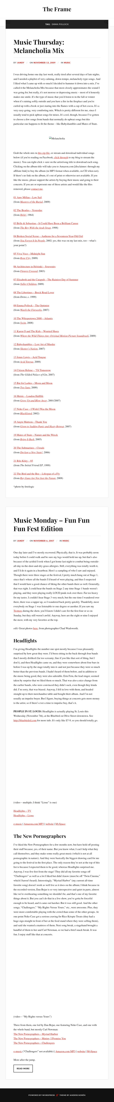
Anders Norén (78, 1095)
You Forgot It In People (32, 240)
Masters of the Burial (31, 201)
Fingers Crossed (29, 271)
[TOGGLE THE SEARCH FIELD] (106, 22)
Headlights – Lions (24, 815)
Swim (23, 322)
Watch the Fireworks (31, 310)
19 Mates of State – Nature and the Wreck (36, 435)
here (35, 628)
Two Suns (25, 387)
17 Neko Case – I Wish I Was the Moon (34, 409)
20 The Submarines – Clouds (29, 447)
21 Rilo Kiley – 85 (23, 460)
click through (61, 157)
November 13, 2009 (45, 62)
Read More (23, 1068)
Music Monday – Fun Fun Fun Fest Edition (52, 524)
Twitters (18, 610)
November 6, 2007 (44, 541)
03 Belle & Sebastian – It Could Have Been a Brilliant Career (46, 223)
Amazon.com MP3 (34, 824)
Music (67, 62)
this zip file (44, 153)
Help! (23, 214)
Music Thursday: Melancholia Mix (39, 46)
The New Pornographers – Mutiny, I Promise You (40, 1038)
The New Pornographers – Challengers (34, 1043)
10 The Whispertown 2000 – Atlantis (33, 318)
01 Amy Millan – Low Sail (28, 197)
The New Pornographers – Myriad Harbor (36, 1034)
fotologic (29, 486)
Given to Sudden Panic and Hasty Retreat (42, 426)
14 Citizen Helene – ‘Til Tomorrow (32, 370)
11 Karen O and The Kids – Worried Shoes (36, 331)
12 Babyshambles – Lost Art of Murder (34, 344)
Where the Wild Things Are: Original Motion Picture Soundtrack (54, 335)
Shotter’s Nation (29, 348)
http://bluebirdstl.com (25, 720)
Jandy (20, 62)
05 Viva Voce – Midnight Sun (29, 253)
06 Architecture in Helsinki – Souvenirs (35, 266)
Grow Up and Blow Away (33, 400)
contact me (37, 189)
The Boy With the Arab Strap (35, 227)
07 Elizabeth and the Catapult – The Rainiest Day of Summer (46, 279)
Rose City (25, 258)
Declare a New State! (31, 452)
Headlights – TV (22, 811)
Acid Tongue (26, 361)
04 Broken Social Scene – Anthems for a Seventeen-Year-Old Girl (48, 236)
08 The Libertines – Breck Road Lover (34, 292)
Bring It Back (27, 439)
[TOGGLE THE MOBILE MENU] (8, 22)
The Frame (57, 9)
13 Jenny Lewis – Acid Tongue (30, 357)
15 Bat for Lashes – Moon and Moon (33, 383)
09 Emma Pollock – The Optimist (31, 305)
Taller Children (28, 284)
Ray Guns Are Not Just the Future (38, 478)
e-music (18, 824)
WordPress (48, 1095)
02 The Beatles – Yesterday (28, 210)
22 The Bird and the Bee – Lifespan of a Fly (37, 473)
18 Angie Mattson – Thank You (30, 422)
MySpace (60, 824)
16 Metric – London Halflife (28, 396)
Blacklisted (26, 413)
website (50, 824)
